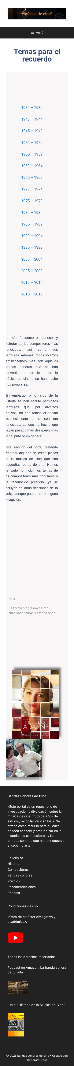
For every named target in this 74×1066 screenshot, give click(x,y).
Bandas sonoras (20, 875)
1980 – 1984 (32, 212)
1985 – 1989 (32, 224)
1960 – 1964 (32, 166)
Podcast (14, 893)
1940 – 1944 (32, 119)
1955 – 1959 (32, 154)
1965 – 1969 (32, 177)
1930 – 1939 (32, 107)
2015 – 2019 (32, 294)
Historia (13, 864)
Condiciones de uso (23, 906)
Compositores (18, 870)
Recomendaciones (22, 887)
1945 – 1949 (32, 131)
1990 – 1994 (32, 236)
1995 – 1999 (32, 247)
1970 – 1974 (32, 189)
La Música (15, 858)
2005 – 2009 (32, 271)
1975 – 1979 (32, 201)
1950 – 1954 (32, 142)
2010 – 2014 (32, 282)
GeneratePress (37, 1060)
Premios (14, 881)
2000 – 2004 (32, 259)
